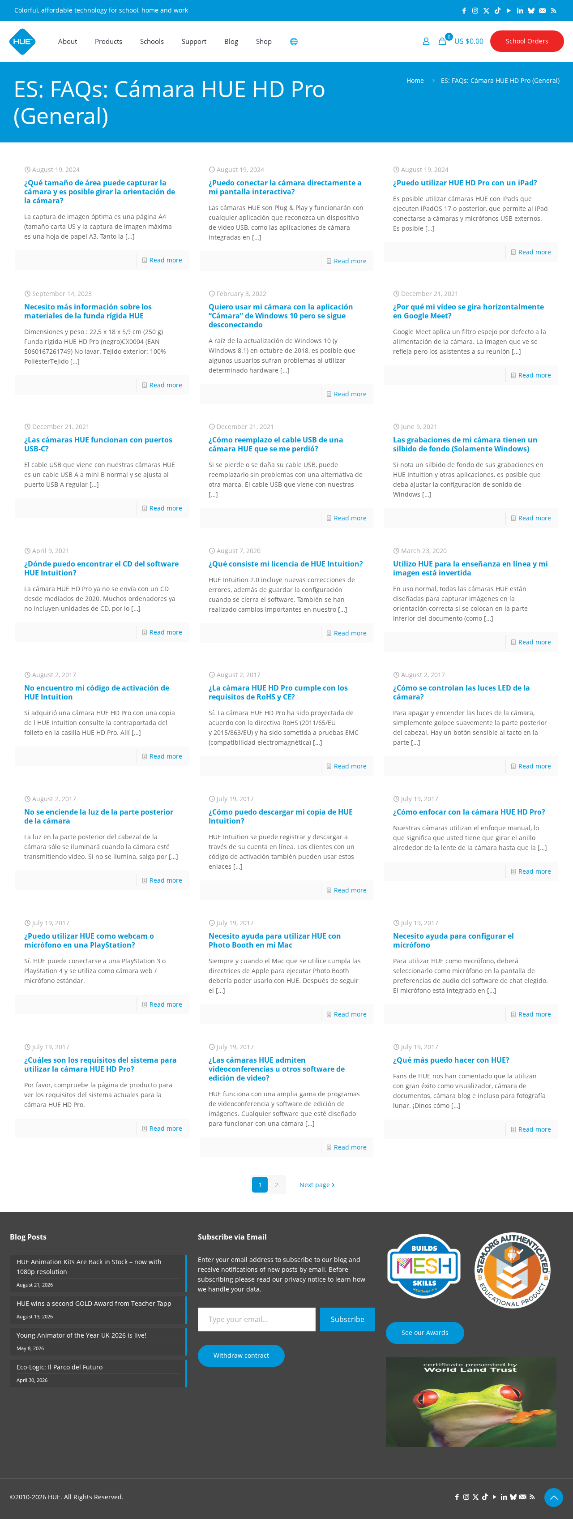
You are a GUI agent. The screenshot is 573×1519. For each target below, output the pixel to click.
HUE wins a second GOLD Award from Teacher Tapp (94, 1303)
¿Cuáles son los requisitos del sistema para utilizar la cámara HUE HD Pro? (100, 1064)
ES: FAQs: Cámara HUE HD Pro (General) (500, 80)
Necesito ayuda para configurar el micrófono (453, 940)
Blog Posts (28, 1237)
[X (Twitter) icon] (486, 10)
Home (415, 80)
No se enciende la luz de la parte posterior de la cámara (98, 816)
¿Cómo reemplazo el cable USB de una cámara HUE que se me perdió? (276, 444)
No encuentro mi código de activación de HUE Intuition (96, 692)
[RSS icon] (553, 10)
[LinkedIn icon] (520, 10)
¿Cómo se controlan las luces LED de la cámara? (461, 692)
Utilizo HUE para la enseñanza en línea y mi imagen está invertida (470, 568)
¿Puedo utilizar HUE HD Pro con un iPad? (465, 183)
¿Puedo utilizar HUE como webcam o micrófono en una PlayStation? (89, 940)
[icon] (531, 10)
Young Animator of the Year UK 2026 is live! (81, 1335)
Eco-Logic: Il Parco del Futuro (60, 1367)
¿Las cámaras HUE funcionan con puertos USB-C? (98, 444)
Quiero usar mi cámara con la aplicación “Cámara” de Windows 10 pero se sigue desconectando (281, 316)
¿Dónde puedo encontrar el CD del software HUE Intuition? (101, 568)
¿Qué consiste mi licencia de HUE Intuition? (286, 564)
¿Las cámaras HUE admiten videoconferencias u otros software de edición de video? (277, 1069)
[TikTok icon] (497, 10)
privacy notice (305, 1279)
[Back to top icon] (553, 1497)
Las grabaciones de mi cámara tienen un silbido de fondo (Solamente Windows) (465, 444)
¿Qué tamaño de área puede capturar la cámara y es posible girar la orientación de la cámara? (99, 192)
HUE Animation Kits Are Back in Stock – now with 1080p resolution (89, 1266)
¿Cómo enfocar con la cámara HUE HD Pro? (469, 812)
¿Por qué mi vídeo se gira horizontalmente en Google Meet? (468, 311)
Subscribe (347, 1319)
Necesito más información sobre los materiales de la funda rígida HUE (88, 311)
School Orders (527, 41)
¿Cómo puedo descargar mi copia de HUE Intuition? (281, 816)
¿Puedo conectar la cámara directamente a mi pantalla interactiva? (285, 187)
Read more (166, 260)
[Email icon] (542, 10)
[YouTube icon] (508, 10)
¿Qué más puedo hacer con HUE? (451, 1060)
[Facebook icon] (464, 10)
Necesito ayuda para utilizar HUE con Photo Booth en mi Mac (275, 940)
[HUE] (22, 41)
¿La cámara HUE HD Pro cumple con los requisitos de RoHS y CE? (278, 692)
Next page (314, 1184)
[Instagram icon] (475, 10)
